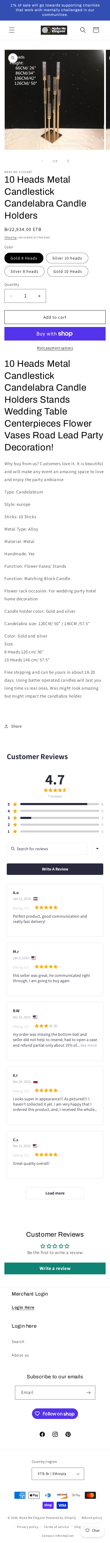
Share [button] (16, 726)
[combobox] (97, 849)
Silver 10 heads (67, 258)
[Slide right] (68, 160)
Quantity (11, 284)
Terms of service (56, 1527)
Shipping (10, 237)
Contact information (58, 1536)
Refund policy (92, 1518)
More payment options (55, 348)
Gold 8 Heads (24, 258)
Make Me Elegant (32, 1518)
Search (18, 1341)
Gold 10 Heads (67, 271)
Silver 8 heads (24, 271)
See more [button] (88, 1045)
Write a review (55, 1268)
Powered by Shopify (61, 1518)
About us (20, 1355)
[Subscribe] (88, 1393)
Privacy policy (28, 1527)
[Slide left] (42, 160)
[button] (11, 30)
